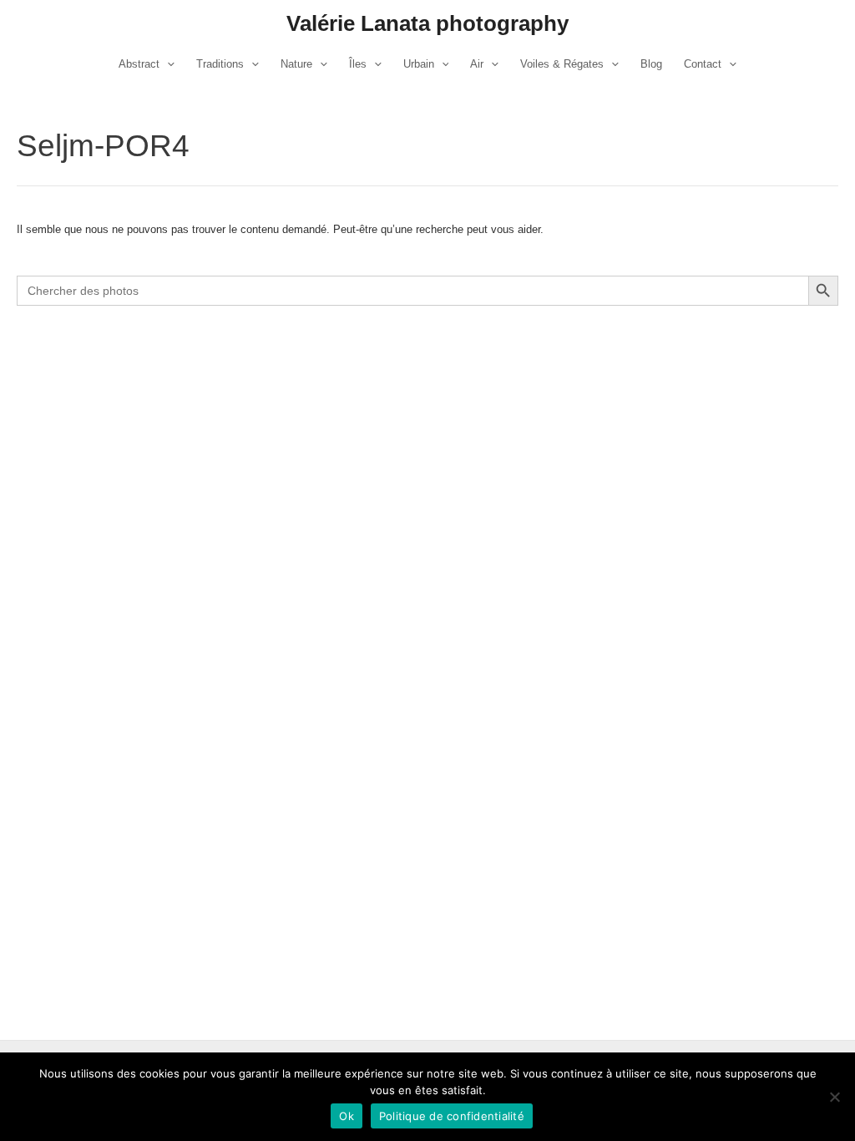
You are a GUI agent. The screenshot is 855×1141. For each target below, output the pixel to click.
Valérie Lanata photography (427, 23)
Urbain (418, 64)
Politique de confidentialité (451, 1116)
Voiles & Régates (562, 64)
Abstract (139, 64)
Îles (358, 64)
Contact (702, 64)
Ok (346, 1116)
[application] (167, 64)
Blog (651, 64)
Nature (296, 64)
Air (476, 64)
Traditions (220, 64)
